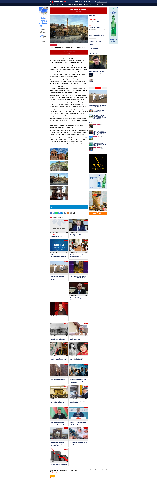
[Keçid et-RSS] (95, 1)
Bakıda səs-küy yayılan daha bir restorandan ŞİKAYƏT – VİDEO (78, 277)
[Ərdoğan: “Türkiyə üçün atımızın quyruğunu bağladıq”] (78, 414)
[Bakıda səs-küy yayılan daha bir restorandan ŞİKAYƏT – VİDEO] (78, 268)
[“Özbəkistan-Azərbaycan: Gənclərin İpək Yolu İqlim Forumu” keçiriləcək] (91, 144)
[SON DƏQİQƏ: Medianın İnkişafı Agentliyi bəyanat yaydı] (59, 226)
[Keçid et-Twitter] (86, 1)
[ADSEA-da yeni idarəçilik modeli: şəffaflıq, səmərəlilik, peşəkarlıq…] (59, 246)
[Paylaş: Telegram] (62, 213)
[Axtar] (106, 1)
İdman (84, 4)
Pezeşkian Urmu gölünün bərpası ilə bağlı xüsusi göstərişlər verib (59, 358)
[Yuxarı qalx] (154, 478)
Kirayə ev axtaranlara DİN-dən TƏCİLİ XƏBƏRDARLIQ (77, 338)
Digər (100, 4)
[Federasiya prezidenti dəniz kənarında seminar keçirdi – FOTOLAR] (59, 268)
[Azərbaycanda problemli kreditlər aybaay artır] (78, 434)
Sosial (69, 4)
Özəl (57, 4)
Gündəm (61, 4)
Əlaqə (95, 469)
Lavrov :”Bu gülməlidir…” (98, 80)
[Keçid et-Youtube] (93, 1)
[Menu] (51, 1)
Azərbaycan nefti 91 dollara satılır (59, 464)
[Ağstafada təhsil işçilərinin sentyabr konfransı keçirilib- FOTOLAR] (59, 392)
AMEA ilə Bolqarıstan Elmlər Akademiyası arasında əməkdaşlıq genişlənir (77, 256)
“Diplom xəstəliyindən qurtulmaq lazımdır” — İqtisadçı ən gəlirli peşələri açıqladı (78, 381)
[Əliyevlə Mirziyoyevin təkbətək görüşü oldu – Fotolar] (91, 110)
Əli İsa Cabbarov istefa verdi (57, 318)
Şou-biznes (89, 4)
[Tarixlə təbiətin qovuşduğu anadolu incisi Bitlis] (69, 29)
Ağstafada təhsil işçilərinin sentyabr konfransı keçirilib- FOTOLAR (57, 402)
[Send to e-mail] (71, 213)
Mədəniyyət (95, 4)
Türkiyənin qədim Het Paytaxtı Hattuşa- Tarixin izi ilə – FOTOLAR (59, 380)
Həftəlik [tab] (98, 88)
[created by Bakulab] (78, 477)
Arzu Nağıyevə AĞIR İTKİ (76, 235)
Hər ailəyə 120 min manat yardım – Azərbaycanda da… (78, 401)
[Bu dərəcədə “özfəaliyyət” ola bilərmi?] (78, 289)
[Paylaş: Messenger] (59, 213)
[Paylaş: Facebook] (51, 213)
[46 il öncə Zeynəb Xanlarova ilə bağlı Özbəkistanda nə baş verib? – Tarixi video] (78, 349)
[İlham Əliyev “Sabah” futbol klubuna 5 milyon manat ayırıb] (59, 414)
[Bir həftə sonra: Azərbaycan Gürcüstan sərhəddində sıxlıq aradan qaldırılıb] (59, 434)
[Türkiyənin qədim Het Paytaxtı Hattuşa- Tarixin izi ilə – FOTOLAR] (59, 371)
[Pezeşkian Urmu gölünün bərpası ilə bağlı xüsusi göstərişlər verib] (59, 349)
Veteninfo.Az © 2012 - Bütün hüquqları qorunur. (58, 472)
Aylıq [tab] (104, 88)
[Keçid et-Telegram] (90, 1)
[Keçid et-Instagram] (88, 1)
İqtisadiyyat (75, 4)
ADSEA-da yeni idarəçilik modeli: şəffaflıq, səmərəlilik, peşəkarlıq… (59, 255)
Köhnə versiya (104, 469)
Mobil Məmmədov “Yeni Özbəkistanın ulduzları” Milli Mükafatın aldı (98, 149)
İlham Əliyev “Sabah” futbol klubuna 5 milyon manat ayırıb (58, 423)
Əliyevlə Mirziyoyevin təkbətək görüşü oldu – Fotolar (99, 111)
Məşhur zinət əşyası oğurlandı (99, 75)
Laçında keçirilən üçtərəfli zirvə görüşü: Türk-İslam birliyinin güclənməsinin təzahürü (99, 126)
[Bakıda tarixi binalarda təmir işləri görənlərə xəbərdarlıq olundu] (59, 329)
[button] (74, 213)
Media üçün (99, 469)
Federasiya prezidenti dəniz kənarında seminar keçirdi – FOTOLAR (57, 278)
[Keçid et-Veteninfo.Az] (59, 1)
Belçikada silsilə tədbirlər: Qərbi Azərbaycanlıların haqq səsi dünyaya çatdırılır (99, 138)
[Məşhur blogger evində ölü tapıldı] (98, 62)
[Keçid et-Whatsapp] (92, 1)
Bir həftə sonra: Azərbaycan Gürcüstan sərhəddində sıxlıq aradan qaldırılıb (58, 444)
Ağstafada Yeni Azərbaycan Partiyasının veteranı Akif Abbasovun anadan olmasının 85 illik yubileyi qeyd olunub (99, 117)
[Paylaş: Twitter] (54, 213)
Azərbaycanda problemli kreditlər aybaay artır (78, 443)
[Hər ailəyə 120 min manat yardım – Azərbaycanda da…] (78, 392)
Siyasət (65, 4)
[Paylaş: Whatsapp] (56, 213)
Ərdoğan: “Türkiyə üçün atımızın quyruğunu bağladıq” (78, 423)
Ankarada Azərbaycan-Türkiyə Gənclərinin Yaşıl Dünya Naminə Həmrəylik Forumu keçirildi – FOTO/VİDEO (99, 133)
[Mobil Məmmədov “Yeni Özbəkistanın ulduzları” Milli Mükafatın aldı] (91, 149)
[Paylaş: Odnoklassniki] (68, 213)
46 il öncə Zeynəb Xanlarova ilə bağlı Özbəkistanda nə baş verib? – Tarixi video (77, 359)
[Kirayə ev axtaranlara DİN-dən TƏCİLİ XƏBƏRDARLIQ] (78, 329)
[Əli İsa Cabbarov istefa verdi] (59, 309)
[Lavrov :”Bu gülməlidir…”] (91, 80)
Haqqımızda (91, 469)
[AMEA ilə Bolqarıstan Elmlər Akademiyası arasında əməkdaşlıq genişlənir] (78, 246)
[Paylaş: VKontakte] (65, 213)
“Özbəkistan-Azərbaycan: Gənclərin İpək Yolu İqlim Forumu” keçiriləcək (99, 144)
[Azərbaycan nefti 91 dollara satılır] (59, 455)
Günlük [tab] (91, 88)
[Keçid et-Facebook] (84, 1)
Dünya (80, 4)
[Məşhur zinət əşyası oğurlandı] (91, 75)
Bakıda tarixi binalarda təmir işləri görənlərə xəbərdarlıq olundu (59, 338)
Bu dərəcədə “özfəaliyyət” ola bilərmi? (77, 298)
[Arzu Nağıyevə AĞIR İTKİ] (78, 226)
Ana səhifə (52, 4)
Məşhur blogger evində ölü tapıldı (96, 71)
